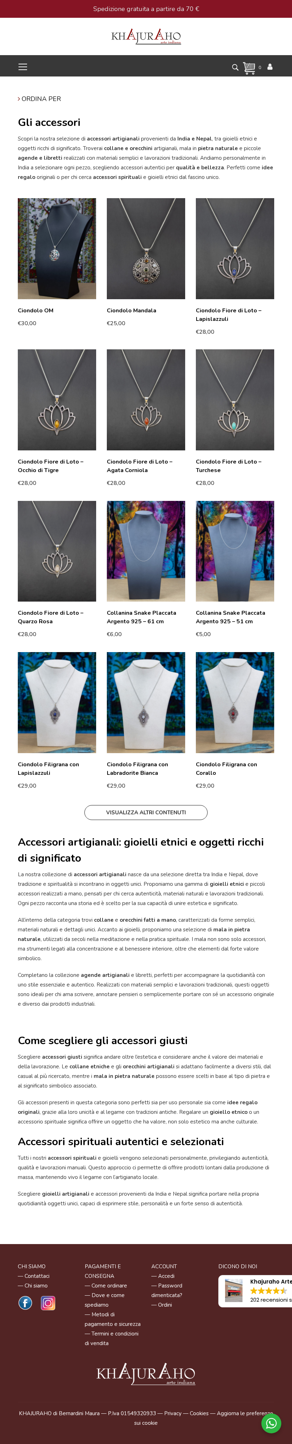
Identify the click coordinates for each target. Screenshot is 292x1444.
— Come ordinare (106, 1285)
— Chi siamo (33, 1285)
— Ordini (161, 1304)
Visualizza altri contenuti (146, 812)
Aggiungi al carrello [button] (45, 323)
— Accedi (162, 1276)
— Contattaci (33, 1276)
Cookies (199, 1413)
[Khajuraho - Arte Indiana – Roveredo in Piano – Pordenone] (146, 35)
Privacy (173, 1413)
